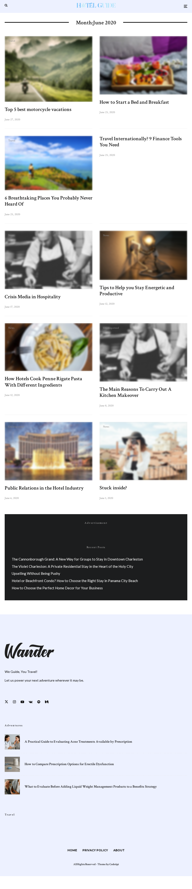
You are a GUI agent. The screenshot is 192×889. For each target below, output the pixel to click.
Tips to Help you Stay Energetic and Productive (137, 291)
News (11, 235)
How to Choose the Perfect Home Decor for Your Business (57, 588)
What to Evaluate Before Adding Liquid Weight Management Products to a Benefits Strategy (91, 787)
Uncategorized (111, 41)
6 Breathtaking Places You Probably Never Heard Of (48, 201)
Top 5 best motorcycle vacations (38, 110)
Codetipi (114, 864)
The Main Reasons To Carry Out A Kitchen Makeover (136, 392)
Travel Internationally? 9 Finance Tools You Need (141, 142)
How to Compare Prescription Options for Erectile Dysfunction (69, 764)
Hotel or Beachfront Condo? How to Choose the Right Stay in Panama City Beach (75, 581)
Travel (11, 41)
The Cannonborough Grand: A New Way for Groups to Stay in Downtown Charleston (77, 559)
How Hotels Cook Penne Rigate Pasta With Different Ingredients (43, 382)
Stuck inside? (113, 488)
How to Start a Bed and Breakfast (134, 102)
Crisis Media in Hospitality (33, 297)
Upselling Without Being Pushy (36, 573)
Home (72, 850)
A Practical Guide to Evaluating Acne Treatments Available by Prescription (78, 742)
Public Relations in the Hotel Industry (44, 488)
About (119, 850)
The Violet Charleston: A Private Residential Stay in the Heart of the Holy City (72, 566)
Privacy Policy (95, 850)
